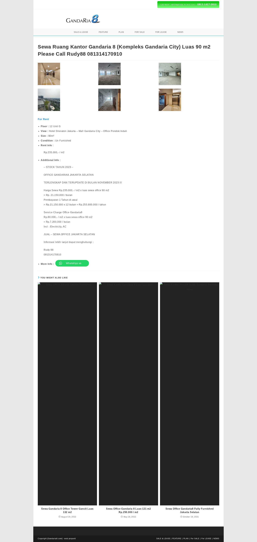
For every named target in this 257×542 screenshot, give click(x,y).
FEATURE (176, 539)
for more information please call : (188, 4)
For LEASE (206, 539)
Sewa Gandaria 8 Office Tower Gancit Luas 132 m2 (67, 510)
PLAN (186, 539)
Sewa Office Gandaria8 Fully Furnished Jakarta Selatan (190, 510)
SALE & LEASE (163, 539)
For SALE (195, 539)
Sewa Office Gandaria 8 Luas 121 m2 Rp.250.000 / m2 (128, 510)
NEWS (216, 539)
